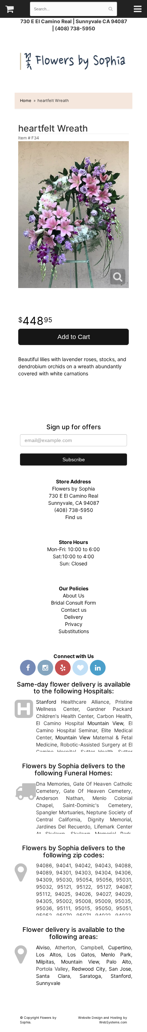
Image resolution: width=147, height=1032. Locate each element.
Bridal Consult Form (73, 603)
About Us (73, 595)
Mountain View (105, 723)
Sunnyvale (48, 983)
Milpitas (45, 962)
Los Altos (48, 954)
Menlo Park (116, 954)
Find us (73, 517)
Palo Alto (118, 962)
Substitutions (74, 631)
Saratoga (90, 976)
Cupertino (119, 947)
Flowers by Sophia (73, 59)
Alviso (43, 947)
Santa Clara (53, 976)
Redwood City (88, 969)
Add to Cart (73, 336)
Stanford (46, 702)
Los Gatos (81, 954)
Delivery (73, 617)
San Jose (120, 969)
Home (25, 100)
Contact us (73, 610)
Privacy (73, 624)
